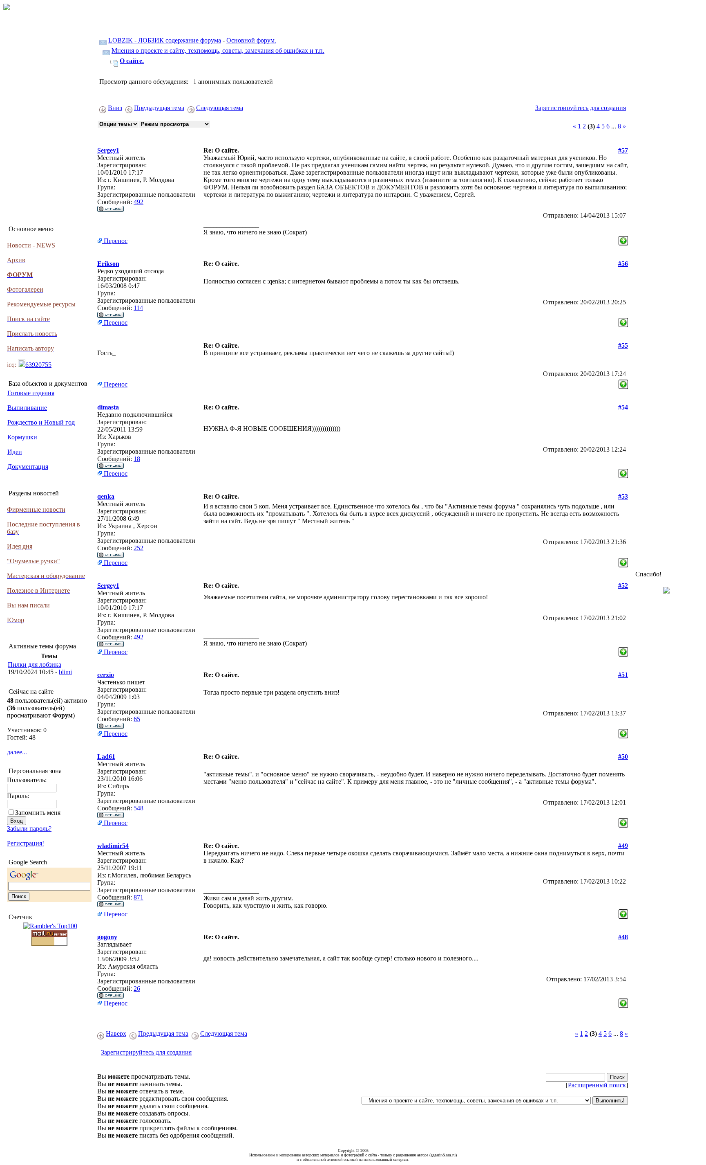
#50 (623, 756)
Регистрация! (25, 843)
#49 (623, 845)
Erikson (108, 263)
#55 (623, 345)
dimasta (108, 407)
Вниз (115, 107)
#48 (623, 936)
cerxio (105, 674)
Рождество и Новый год (41, 422)
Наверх (116, 1033)
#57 (623, 150)
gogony (107, 936)
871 (138, 897)
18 (137, 458)
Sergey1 (108, 150)
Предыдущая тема (159, 107)
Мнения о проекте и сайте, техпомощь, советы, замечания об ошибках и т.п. (218, 50)
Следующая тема (219, 107)
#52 (623, 585)
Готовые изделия (30, 392)
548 (138, 808)
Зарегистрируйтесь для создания (580, 107)
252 (138, 547)
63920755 (38, 364)
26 (137, 988)
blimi (65, 671)
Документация (27, 466)
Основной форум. (251, 40)
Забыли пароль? (29, 828)
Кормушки (22, 437)
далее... (17, 752)
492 (138, 201)
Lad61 (106, 756)
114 (138, 307)
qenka (105, 496)
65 (137, 718)
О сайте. (132, 60)
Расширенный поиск (597, 1085)
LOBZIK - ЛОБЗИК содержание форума (164, 40)
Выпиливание (27, 407)
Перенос (114, 240)
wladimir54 (113, 845)
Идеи (14, 451)
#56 (623, 263)
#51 (623, 674)
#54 (623, 407)
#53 (623, 496)
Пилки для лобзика (34, 664)
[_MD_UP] (623, 238)
